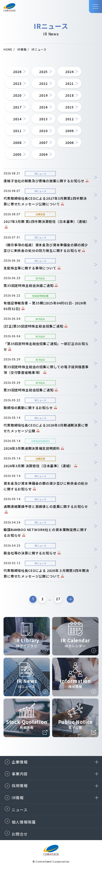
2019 (43, 95)
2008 (17, 142)
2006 (69, 142)
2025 (43, 71)
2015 (69, 107)
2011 (17, 130)
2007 (43, 142)
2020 (17, 95)
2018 (69, 95)
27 (58, 599)
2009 (69, 130)
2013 (43, 119)
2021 (69, 83)
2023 (17, 83)
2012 (69, 119)
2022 (43, 83)
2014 (17, 119)
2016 (43, 107)
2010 (43, 130)
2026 (17, 71)
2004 (43, 154)
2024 (69, 71)
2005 (17, 154)
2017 (17, 107)
